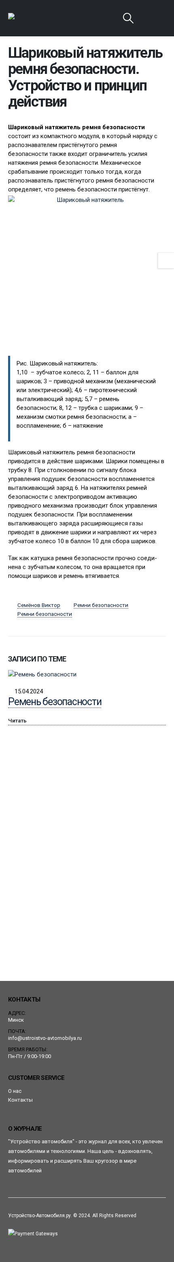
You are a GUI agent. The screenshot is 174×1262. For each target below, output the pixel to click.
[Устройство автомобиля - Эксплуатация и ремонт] (30, 18)
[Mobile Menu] (148, 18)
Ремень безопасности (54, 702)
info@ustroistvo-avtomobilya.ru (45, 1038)
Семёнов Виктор (38, 605)
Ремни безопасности (101, 605)
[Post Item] (87, 674)
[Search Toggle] (128, 18)
